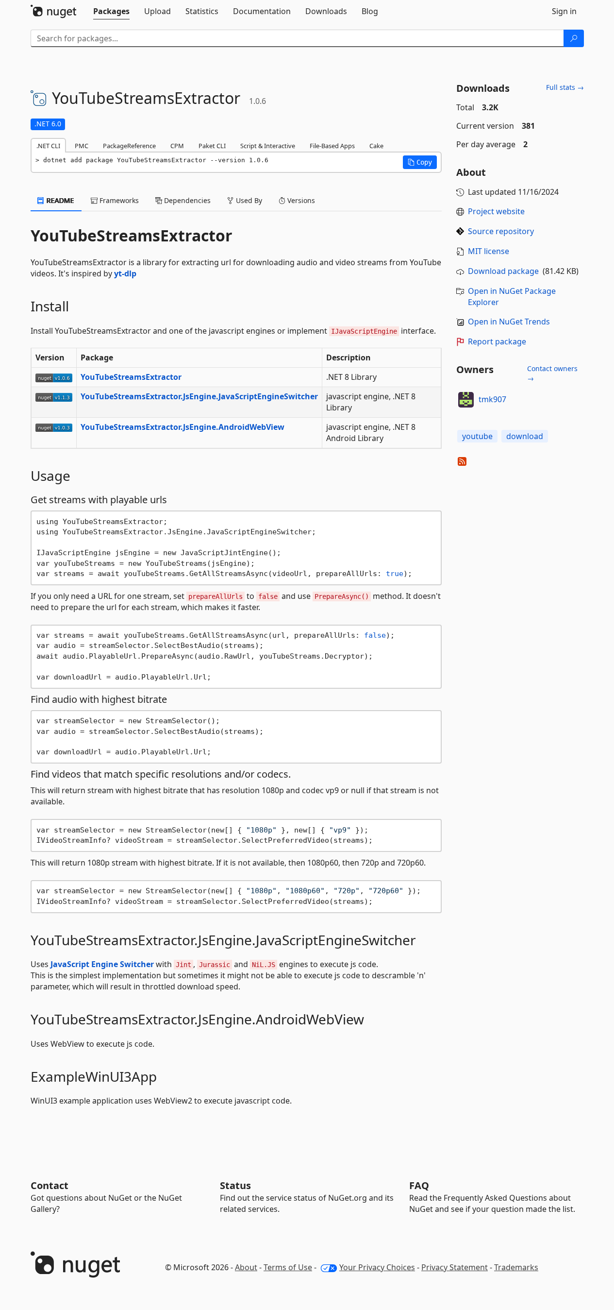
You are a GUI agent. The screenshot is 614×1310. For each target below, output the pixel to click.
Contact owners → (552, 373)
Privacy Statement (454, 1267)
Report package (497, 341)
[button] (420, 162)
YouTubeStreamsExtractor (131, 377)
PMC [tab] (81, 145)
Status (235, 1185)
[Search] (574, 38)
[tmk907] (466, 399)
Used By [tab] (248, 200)
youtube (477, 436)
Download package (503, 271)
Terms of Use (288, 1267)
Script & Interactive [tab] (267, 145)
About (246, 1267)
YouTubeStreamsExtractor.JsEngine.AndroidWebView (182, 427)
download (524, 436)
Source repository (501, 231)
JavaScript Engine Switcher (102, 964)
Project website (496, 211)
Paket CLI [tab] (212, 145)
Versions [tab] (300, 200)
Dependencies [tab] (186, 200)
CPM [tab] (177, 145)
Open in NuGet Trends (509, 321)
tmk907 (492, 399)
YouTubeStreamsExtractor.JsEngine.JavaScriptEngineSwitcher (199, 396)
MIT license (488, 251)
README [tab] (59, 200)
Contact (49, 1185)
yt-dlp (125, 273)
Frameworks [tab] (118, 200)
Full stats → (565, 87)
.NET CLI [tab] (48, 145)
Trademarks (516, 1267)
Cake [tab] (376, 145)
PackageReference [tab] (129, 145)
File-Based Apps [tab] (332, 145)
